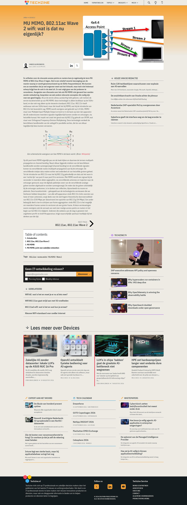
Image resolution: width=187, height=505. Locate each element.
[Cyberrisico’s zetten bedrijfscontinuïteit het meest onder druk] (125, 409)
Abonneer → (84, 274)
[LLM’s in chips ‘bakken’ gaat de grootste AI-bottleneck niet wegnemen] (111, 345)
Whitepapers (131, 398)
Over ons (136, 491)
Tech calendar (84, 398)
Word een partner (140, 485)
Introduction (32, 238)
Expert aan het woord (40, 398)
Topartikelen (97, 3)
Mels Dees (64, 378)
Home (86, 3)
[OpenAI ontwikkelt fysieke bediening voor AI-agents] (76, 345)
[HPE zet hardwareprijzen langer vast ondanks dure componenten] (147, 345)
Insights (122, 3)
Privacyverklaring (141, 498)
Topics (109, 3)
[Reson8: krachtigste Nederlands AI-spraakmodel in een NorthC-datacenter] (29, 423)
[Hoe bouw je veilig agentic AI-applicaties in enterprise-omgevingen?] (125, 425)
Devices (32, 18)
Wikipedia (85, 154)
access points (42, 257)
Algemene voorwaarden (143, 496)
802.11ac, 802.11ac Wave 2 (38, 241)
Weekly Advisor (52, 278)
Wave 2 (59, 257)
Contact (136, 493)
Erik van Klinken (32, 380)
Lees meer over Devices (55, 327)
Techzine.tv (120, 235)
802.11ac (32, 257)
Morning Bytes (35, 278)
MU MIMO (31, 244)
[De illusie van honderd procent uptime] (29, 407)
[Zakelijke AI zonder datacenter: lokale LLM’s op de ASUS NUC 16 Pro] (40, 345)
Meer (134, 3)
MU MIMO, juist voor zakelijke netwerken (43, 248)
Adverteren (138, 488)
